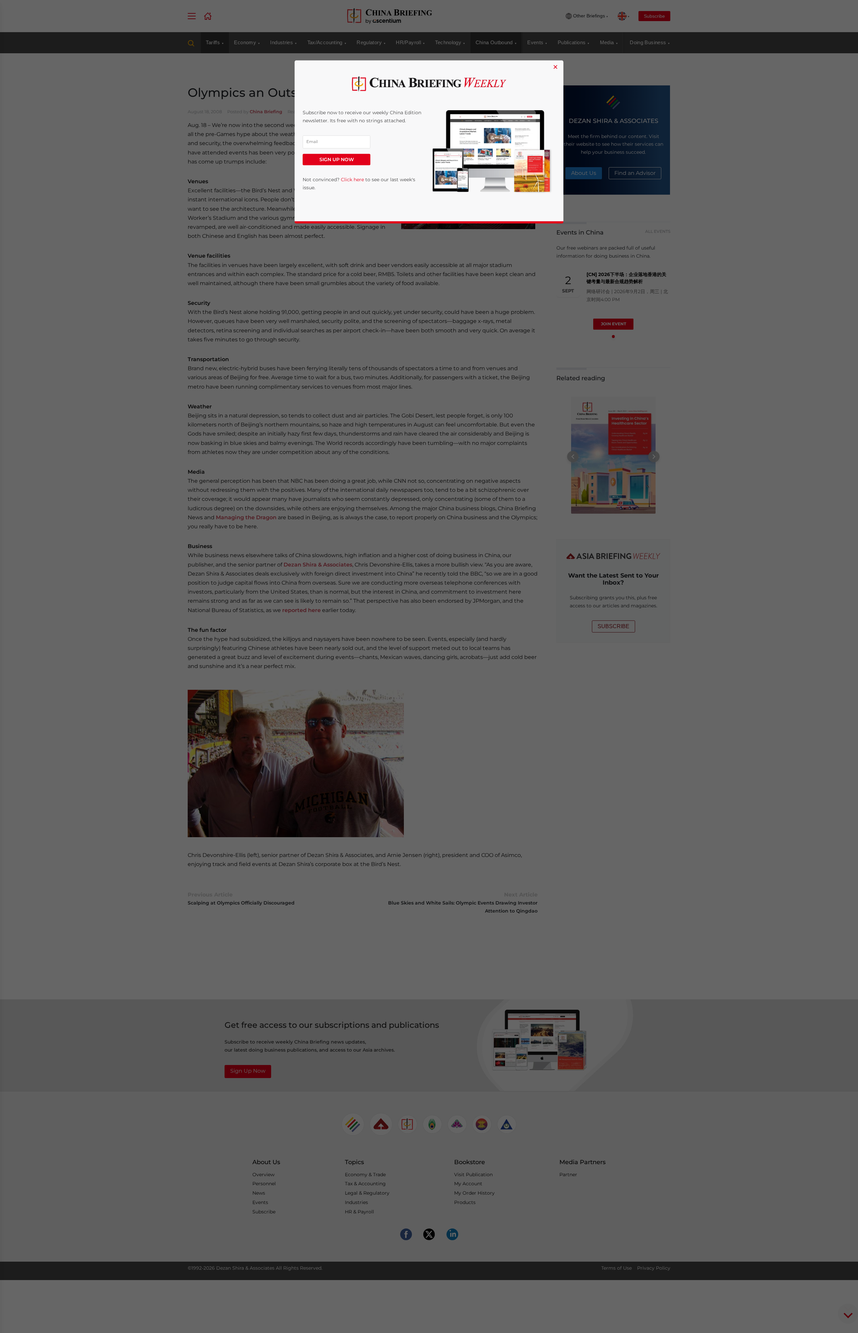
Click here (352, 180)
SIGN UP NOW (336, 159)
